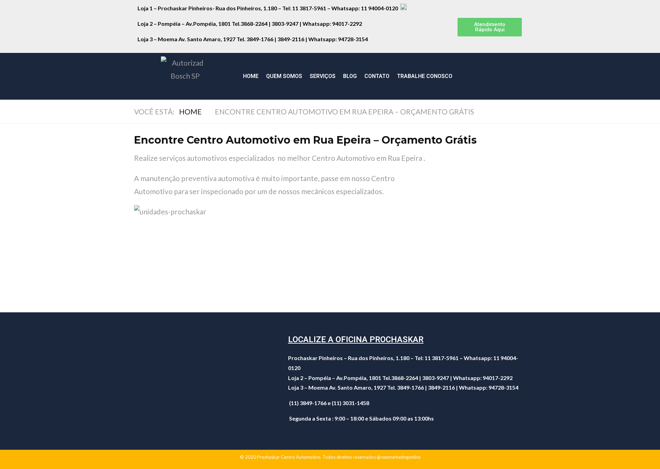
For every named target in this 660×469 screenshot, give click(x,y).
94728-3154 (353, 39)
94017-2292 (347, 23)
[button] (490, 27)
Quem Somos (284, 76)
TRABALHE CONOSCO (424, 76)
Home (250, 76)
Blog (350, 76)
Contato (376, 76)
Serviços (323, 76)
